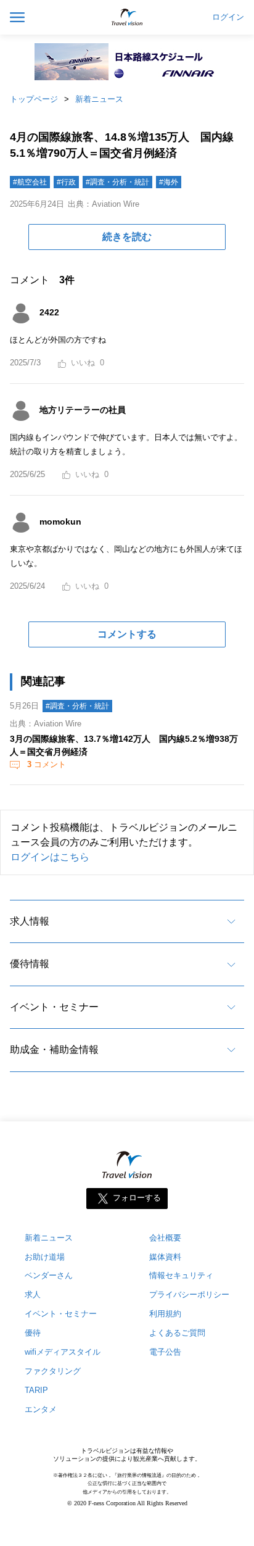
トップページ (34, 99)
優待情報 (29, 963)
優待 (33, 1332)
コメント (46, 764)
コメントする (127, 634)
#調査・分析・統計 (117, 182)
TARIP (36, 1390)
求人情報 (29, 921)
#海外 (168, 182)
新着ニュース (99, 99)
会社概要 (165, 1237)
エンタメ (41, 1409)
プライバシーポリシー (189, 1294)
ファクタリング (53, 1371)
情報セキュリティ (181, 1275)
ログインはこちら (49, 857)
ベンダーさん (49, 1275)
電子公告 (165, 1352)
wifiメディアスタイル (62, 1352)
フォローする (137, 1197)
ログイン (228, 17)
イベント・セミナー (54, 1007)
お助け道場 (45, 1256)
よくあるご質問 (177, 1332)
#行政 (66, 182)
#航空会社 (30, 182)
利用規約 (165, 1313)
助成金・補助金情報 (54, 1049)
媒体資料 (165, 1256)
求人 (33, 1294)
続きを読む (127, 236)
